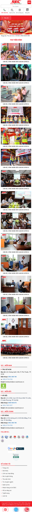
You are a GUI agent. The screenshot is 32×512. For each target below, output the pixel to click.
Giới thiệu (5, 471)
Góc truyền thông (8, 476)
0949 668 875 (12, 402)
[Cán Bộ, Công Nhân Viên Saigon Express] (16, 178)
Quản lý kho (6, 485)
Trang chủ (3, 36)
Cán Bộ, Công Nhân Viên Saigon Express (16, 188)
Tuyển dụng (6, 493)
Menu (29, 2)
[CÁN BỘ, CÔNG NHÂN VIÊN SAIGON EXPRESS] (16, 51)
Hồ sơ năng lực (7, 490)
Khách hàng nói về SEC (9, 487)
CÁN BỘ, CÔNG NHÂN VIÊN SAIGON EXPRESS (16, 61)
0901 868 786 (12, 376)
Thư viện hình (7, 479)
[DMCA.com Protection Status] (3, 386)
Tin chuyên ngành (8, 482)
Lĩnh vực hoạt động (8, 473)
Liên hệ (5, 496)
